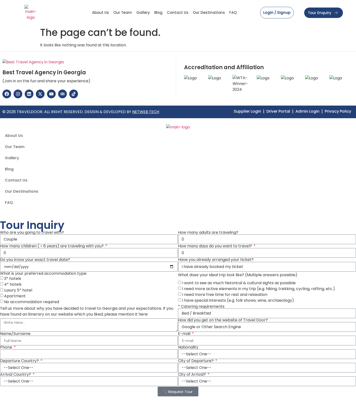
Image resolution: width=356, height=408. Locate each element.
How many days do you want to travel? (215, 246)
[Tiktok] (73, 94)
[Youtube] (51, 94)
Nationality (188, 347)
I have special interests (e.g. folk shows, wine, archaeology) (238, 300)
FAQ (233, 12)
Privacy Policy (338, 111)
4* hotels (13, 284)
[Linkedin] (29, 94)
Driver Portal (278, 111)
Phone (6, 347)
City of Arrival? (192, 374)
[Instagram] (18, 94)
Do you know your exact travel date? (35, 260)
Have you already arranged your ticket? (216, 260)
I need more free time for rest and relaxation (224, 294)
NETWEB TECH (145, 112)
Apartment (15, 296)
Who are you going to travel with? (32, 232)
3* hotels (12, 278)
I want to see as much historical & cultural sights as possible (239, 283)
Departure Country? (20, 361)
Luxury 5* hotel (18, 290)
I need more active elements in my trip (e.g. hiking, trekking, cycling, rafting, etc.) (258, 288)
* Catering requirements (201, 306)
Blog (158, 12)
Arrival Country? (16, 374)
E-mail (184, 334)
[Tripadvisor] (62, 94)
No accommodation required (31, 302)
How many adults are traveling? (208, 232)
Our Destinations (209, 12)
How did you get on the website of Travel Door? (223, 320)
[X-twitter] (40, 94)
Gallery (143, 12)
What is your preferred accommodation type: (43, 273)
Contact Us (177, 12)
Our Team (122, 12)
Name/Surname (15, 334)
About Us (100, 12)
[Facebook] (6, 94)
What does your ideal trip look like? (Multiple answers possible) (237, 275)
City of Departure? (196, 361)
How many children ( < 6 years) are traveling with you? (52, 246)
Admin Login (307, 111)
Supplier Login (247, 111)
